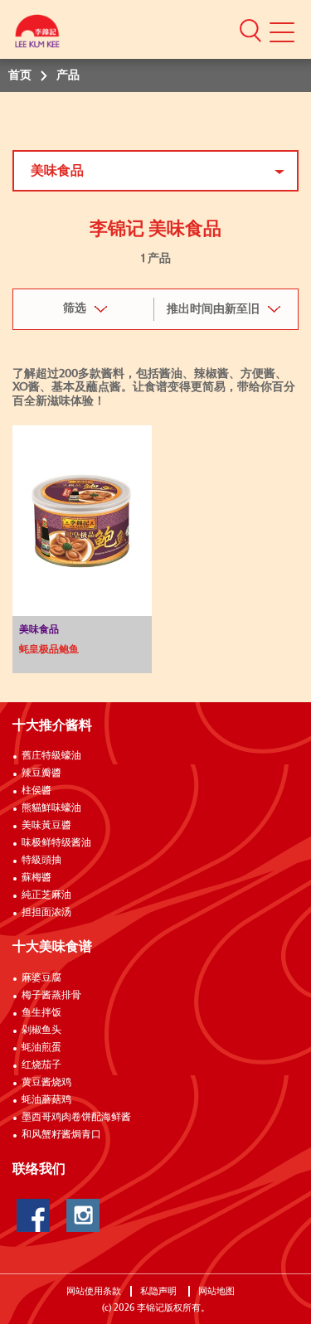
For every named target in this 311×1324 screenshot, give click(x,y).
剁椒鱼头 (41, 1030)
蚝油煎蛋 (41, 1048)
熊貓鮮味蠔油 (51, 808)
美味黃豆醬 (46, 826)
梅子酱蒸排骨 (51, 996)
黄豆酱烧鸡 (46, 1083)
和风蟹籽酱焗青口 (61, 1135)
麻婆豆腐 (41, 978)
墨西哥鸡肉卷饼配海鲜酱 (76, 1118)
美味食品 (57, 170)
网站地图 (217, 1291)
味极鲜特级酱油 (56, 843)
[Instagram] (83, 1215)
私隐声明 (159, 1291)
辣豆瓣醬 (41, 773)
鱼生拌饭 (41, 1013)
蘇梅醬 (36, 878)
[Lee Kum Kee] (37, 35)
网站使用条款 (93, 1291)
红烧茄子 (41, 1065)
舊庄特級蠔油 (51, 756)
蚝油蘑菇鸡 (46, 1100)
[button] (250, 30)
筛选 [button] (74, 308)
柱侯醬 (36, 791)
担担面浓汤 (46, 913)
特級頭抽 (41, 861)
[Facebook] (33, 1215)
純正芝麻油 (46, 895)
